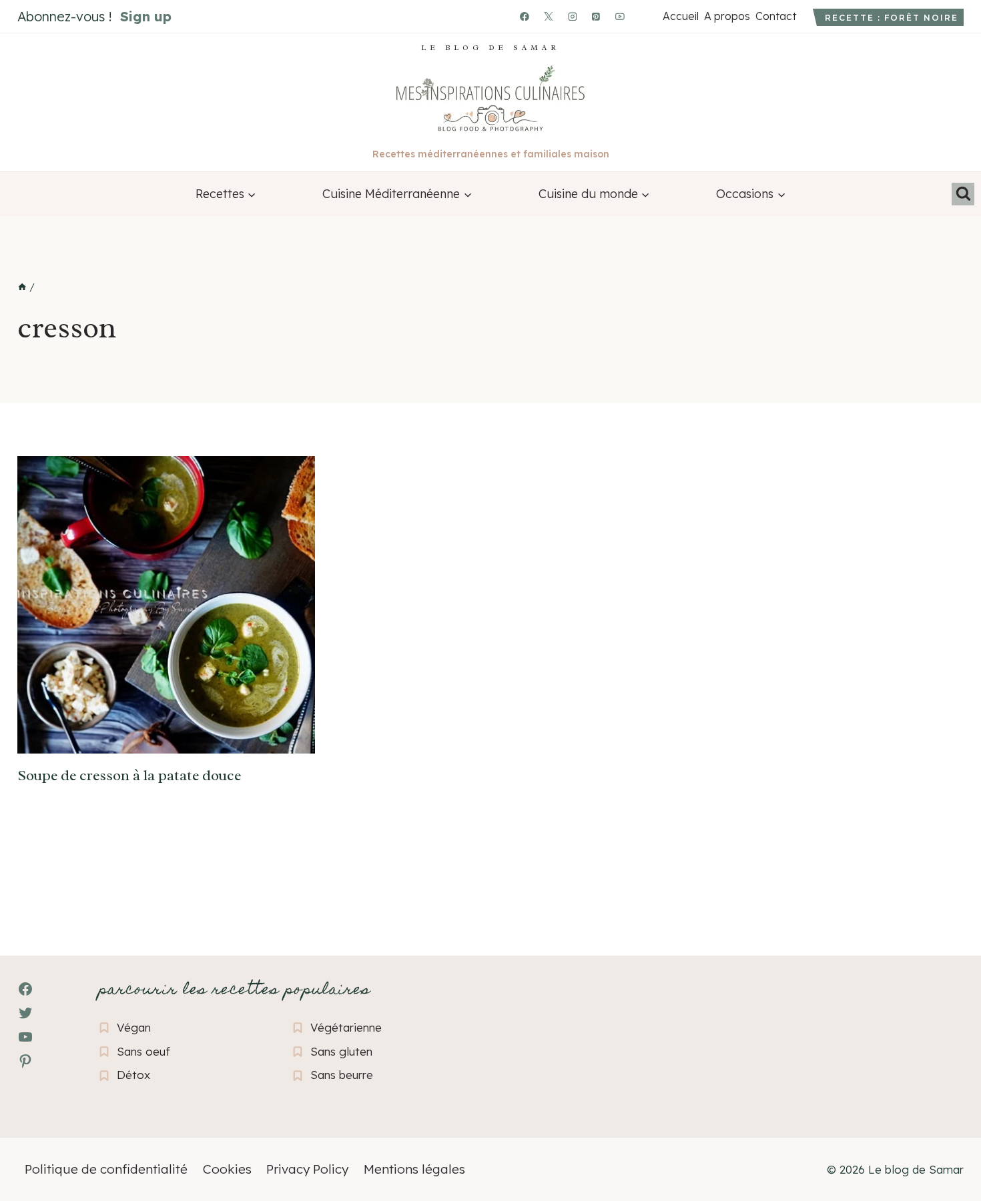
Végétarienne (346, 1027)
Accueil (680, 16)
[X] (548, 16)
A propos (726, 16)
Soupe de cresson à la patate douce (129, 775)
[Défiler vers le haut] (33, 1118)
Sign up (146, 16)
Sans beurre (341, 1075)
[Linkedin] (644, 16)
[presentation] (166, 605)
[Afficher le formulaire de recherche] (963, 194)
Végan (134, 1027)
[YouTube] (620, 16)
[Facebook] (524, 16)
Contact (775, 16)
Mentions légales (414, 1169)
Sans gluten (341, 1051)
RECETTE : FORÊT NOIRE (891, 18)
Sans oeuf (143, 1051)
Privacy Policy (307, 1169)
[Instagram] (572, 16)
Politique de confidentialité (106, 1169)
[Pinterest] (596, 16)
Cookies (227, 1169)
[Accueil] (22, 287)
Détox (133, 1075)
